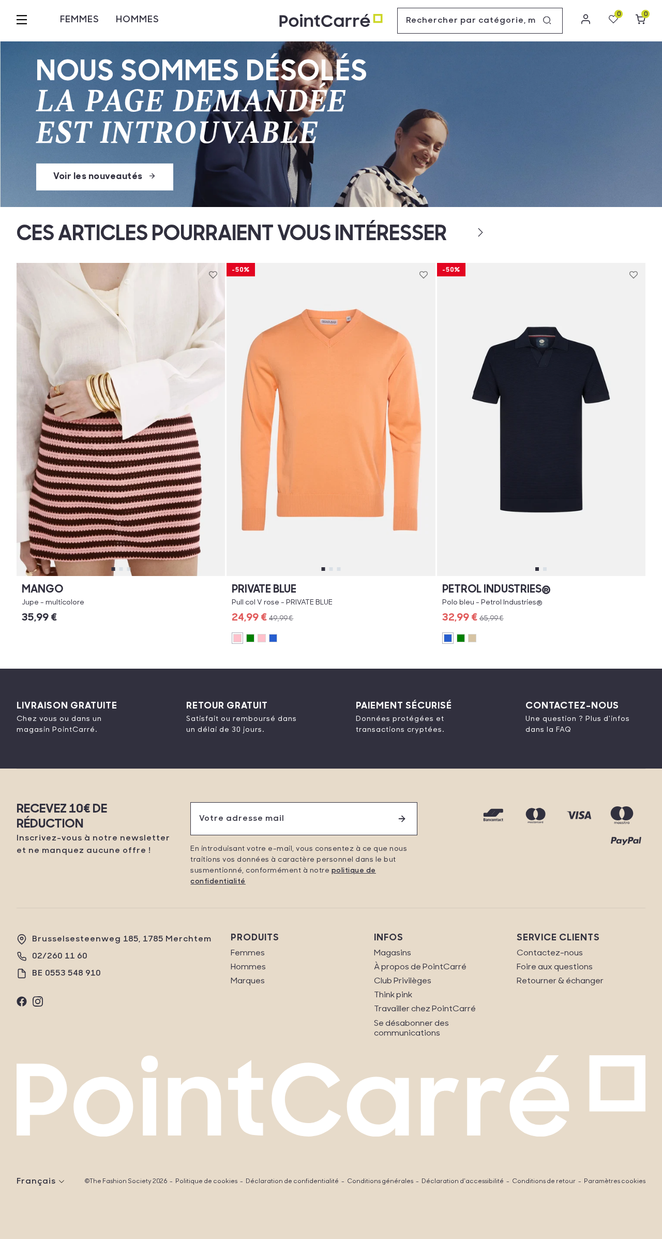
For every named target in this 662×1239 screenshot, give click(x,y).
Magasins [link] (392, 953)
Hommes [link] (248, 967)
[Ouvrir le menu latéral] (22, 20)
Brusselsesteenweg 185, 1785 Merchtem (122, 939)
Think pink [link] (393, 995)
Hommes (137, 20)
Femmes (79, 20)
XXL (495, 576)
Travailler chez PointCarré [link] (425, 1009)
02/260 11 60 (59, 956)
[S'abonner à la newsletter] (401, 818)
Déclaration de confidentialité (292, 1181)
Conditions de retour (544, 1181)
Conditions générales (380, 1181)
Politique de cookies (206, 1181)
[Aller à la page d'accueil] (331, 21)
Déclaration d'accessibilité (463, 1181)
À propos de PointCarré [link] (420, 967)
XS (47, 576)
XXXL (587, 576)
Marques (248, 981)
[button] (463, 232)
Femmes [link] (248, 953)
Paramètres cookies (614, 1181)
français (36, 1181)
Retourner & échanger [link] (560, 981)
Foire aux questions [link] (555, 967)
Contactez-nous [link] (550, 953)
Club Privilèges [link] (402, 981)
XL (194, 576)
